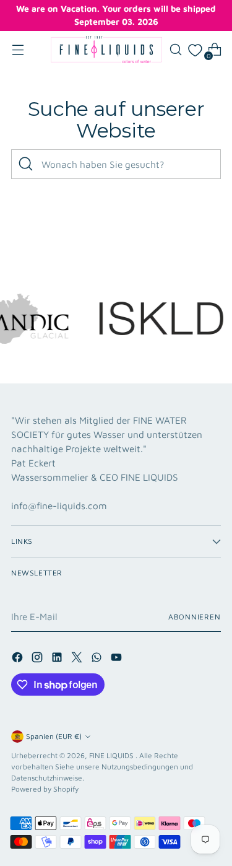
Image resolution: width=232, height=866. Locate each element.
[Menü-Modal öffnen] (17, 50)
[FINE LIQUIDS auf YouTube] (117, 659)
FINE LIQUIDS (112, 755)
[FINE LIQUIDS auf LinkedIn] (58, 659)
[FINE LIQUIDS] (106, 49)
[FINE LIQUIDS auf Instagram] (38, 659)
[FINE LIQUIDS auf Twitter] (78, 659)
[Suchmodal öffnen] (175, 50)
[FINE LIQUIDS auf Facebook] (18, 659)
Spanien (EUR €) (54, 736)
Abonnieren (194, 616)
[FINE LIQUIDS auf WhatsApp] (97, 659)
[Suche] (26, 164)
